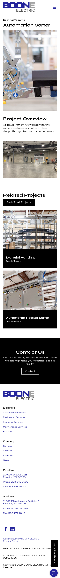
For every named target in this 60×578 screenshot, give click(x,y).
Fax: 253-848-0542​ (14, 486)
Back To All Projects (19, 202)
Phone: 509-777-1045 (15, 508)
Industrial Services (13, 422)
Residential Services (14, 417)
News (6, 460)
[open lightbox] (30, 159)
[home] (19, 7)
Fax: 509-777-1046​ (14, 513)
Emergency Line (54, 553)
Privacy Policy (10, 541)
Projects (7, 431)
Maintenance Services (15, 427)
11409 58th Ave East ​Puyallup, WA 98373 (15, 476)
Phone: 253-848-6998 (15, 482)
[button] (54, 7)
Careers (7, 451)
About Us (8, 455)
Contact (30, 371)
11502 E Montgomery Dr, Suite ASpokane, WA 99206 (21, 502)
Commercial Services (14, 412)
